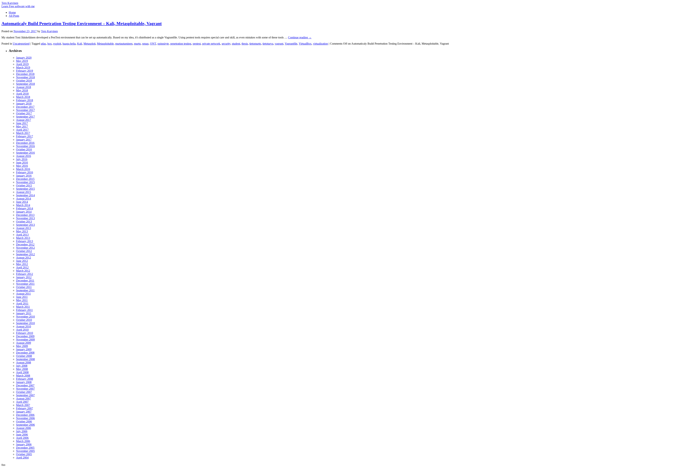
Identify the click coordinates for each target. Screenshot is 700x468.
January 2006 (24, 444)
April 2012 (22, 267)
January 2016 (24, 175)
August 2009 (23, 342)
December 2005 (25, 447)
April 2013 (22, 234)
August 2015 (23, 192)
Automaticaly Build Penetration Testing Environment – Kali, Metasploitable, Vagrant (81, 23)
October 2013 (24, 221)
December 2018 (25, 74)
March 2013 (23, 237)
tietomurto (255, 43)
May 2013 (22, 231)
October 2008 (24, 355)
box (49, 43)
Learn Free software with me (18, 6)
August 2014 (23, 198)
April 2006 (22, 437)
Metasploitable (105, 43)
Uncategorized (21, 43)
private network (211, 43)
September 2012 (25, 254)
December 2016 (25, 142)
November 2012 (25, 247)
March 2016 (23, 169)
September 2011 (25, 290)
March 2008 (23, 375)
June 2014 (22, 201)
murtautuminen (124, 43)
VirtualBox (305, 43)
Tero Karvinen (9, 3)
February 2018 (24, 100)
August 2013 (23, 228)
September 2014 (25, 195)
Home (12, 12)
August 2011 (23, 293)
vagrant (279, 43)
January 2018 (24, 103)
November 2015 (25, 182)
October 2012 (24, 251)
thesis (245, 43)
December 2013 (25, 215)
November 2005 (25, 451)
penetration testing (180, 43)
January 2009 (24, 349)
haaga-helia (69, 43)
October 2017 (24, 113)
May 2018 (22, 90)
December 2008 (25, 352)
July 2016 (21, 159)
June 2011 (22, 296)
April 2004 (22, 457)
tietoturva (267, 43)
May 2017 (22, 126)
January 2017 (24, 139)
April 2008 (22, 372)
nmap (145, 43)
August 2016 (23, 156)
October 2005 (24, 454)
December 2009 (25, 336)
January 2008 (24, 382)
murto (137, 43)
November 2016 (25, 146)
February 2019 (24, 70)
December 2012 (25, 244)
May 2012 (22, 264)
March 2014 (23, 205)
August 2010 (23, 326)
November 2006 (25, 418)
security (226, 43)
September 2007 (25, 395)
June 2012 (22, 260)
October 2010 (24, 319)
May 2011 (22, 300)
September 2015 (25, 188)
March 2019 (23, 67)
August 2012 (23, 257)
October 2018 (24, 80)
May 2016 (22, 165)
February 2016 (24, 172)
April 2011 (22, 303)
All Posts (14, 15)
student (236, 43)
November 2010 (25, 316)
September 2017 (25, 116)
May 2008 (22, 369)
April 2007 (22, 401)
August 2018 (23, 87)
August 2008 (23, 362)
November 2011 (25, 283)
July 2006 (21, 431)
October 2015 (24, 185)
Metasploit (89, 43)
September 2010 (25, 323)
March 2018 (23, 97)
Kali (79, 43)
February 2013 (24, 241)
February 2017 (24, 136)
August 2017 (23, 119)
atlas (43, 43)
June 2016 (22, 162)
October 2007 (24, 392)
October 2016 (24, 149)
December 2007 (25, 385)
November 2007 (25, 388)
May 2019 (22, 60)
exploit (57, 43)
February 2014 (24, 208)
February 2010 (24, 333)
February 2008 (24, 378)
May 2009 (22, 346)
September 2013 (25, 224)
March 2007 (23, 405)
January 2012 (24, 277)
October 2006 (24, 421)
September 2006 (25, 424)
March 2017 (23, 133)
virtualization (320, 43)
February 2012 (24, 274)
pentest (197, 43)
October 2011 (24, 287)
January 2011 (23, 313)
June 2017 (22, 123)
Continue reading (300, 37)
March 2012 (23, 270)
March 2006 (23, 441)
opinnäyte (163, 43)
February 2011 (24, 310)
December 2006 (25, 414)
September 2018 (25, 83)
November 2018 (25, 77)
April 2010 (22, 329)
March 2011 (23, 306)
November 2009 (25, 339)
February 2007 (24, 408)
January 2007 (24, 411)
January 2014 (24, 211)
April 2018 (22, 93)
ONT (153, 43)
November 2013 (25, 218)
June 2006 (22, 434)
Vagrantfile (291, 43)
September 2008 (25, 359)
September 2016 (25, 152)
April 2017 (22, 129)
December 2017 (25, 106)
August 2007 (23, 398)
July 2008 (21, 365)
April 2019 (22, 64)
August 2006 (23, 428)
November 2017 (25, 110)
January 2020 (24, 57)
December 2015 (25, 178)
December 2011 (25, 280)
